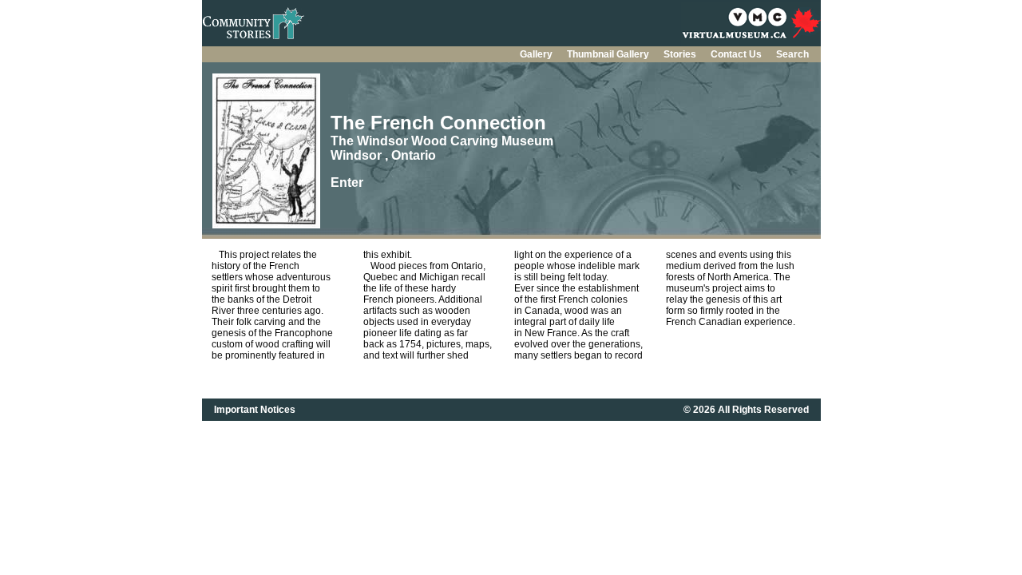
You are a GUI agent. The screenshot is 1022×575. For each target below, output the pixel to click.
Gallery (537, 54)
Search (792, 54)
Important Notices (254, 409)
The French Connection (438, 122)
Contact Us (737, 54)
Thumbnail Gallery (609, 54)
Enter (347, 182)
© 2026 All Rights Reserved (746, 409)
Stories (681, 54)
